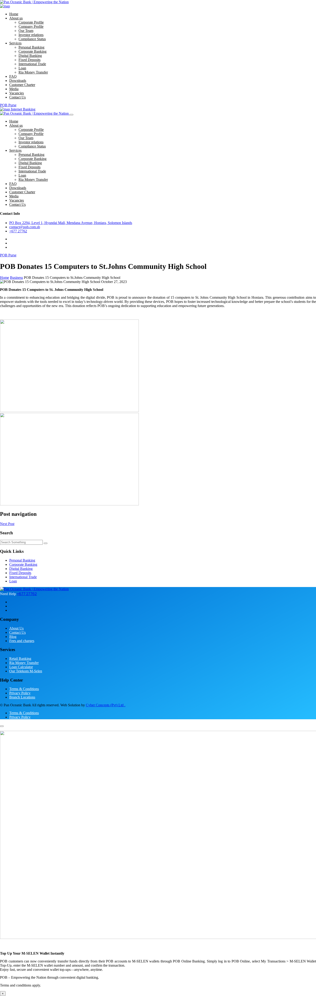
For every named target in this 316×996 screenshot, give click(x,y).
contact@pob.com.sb (24, 227)
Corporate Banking (32, 51)
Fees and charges (21, 641)
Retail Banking (20, 659)
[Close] (71, 114)
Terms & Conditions (24, 689)
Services (15, 43)
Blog (12, 637)
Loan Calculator (21, 667)
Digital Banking (30, 56)
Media (14, 89)
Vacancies (16, 93)
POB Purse (8, 105)
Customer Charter (22, 85)
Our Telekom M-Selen (25, 671)
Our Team (26, 31)
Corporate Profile (31, 22)
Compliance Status (32, 39)
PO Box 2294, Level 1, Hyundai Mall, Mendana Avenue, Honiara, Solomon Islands (70, 223)
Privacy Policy (20, 693)
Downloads (17, 81)
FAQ (13, 76)
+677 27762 (18, 231)
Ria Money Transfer (33, 72)
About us (16, 18)
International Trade (32, 64)
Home (13, 14)
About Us (16, 628)
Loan (22, 68)
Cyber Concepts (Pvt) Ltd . (105, 705)
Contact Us (17, 97)
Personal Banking (31, 47)
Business (16, 278)
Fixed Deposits (29, 60)
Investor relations (31, 35)
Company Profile (31, 26)
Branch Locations (22, 697)
